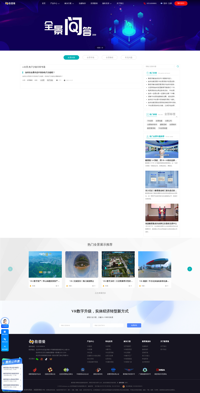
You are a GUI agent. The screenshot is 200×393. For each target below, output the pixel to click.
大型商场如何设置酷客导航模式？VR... (162, 87)
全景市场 (90, 57)
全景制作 (173, 124)
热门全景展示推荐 (100, 244)
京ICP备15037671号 (100, 386)
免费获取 (134, 325)
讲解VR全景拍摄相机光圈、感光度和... (162, 96)
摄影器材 (163, 124)
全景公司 (168, 121)
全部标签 (170, 114)
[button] (99, 47)
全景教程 (109, 57)
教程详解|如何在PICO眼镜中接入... (160, 78)
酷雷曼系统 (151, 128)
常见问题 (128, 57)
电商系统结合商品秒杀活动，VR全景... (162, 90)
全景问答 (71, 57)
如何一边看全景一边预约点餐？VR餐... (162, 93)
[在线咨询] (5, 321)
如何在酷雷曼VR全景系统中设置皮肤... (162, 81)
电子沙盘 (50, 80)
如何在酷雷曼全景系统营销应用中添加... (162, 102)
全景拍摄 (159, 121)
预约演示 (180, 3)
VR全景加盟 (162, 128)
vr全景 (42, 80)
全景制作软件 (152, 124)
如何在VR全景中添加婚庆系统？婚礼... (162, 99)
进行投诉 (121, 382)
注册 (170, 3)
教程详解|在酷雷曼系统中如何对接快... (162, 84)
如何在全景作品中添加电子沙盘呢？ (40, 72)
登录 (165, 3)
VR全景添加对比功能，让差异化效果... (162, 105)
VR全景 (150, 121)
